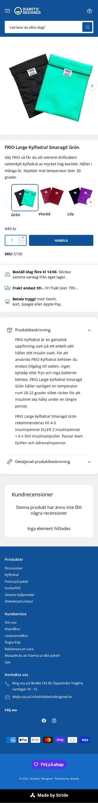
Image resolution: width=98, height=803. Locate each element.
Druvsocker (13, 568)
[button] (7, 11)
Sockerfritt (13, 588)
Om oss (10, 622)
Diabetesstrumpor (19, 601)
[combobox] (49, 27)
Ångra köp (13, 642)
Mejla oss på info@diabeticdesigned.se (42, 697)
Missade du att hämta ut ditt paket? (32, 655)
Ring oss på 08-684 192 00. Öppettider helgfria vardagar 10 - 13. (47, 686)
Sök (7, 662)
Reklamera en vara (19, 649)
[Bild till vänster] (7, 202)
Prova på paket (16, 581)
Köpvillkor (12, 629)
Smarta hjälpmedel (19, 595)
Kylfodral (12, 575)
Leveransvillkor (16, 636)
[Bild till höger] (92, 86)
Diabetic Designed (41, 778)
